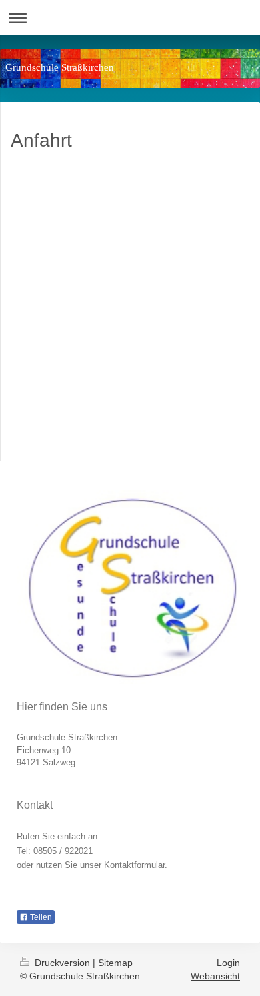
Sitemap (115, 962)
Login (228, 962)
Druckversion (62, 962)
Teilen (40, 917)
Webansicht (215, 976)
